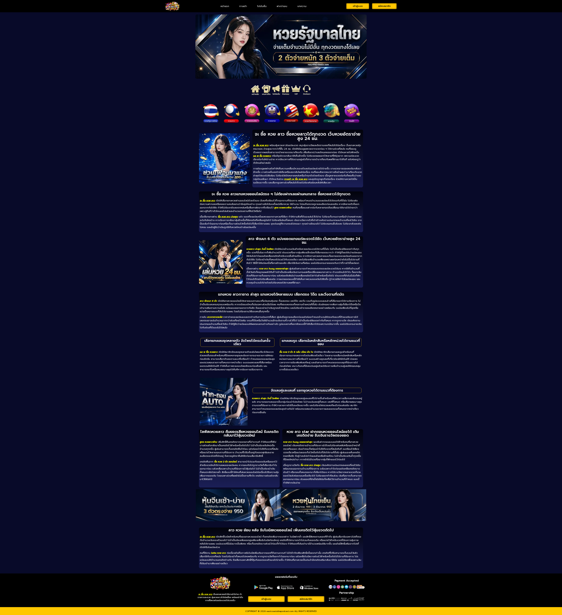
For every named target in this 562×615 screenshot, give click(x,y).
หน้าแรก (225, 6)
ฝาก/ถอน (282, 6)
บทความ (301, 6)
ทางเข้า (243, 6)
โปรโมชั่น (262, 6)
